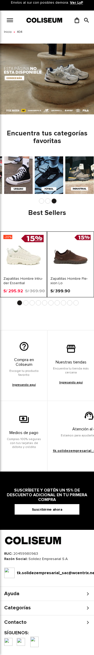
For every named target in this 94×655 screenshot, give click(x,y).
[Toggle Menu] (10, 20)
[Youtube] (34, 642)
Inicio (8, 32)
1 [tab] (41, 201)
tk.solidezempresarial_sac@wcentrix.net (53, 572)
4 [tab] (38, 302)
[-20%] (23, 274)
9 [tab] (69, 302)
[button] (86, 20)
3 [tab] (54, 201)
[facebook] (8, 642)
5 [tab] (44, 302)
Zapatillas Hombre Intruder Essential (23, 280)
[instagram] (21, 642)
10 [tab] (76, 302)
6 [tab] (51, 302)
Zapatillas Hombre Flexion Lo (69, 280)
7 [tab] (57, 302)
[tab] (47, 560)
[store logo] (44, 20)
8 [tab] (63, 302)
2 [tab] (47, 201)
